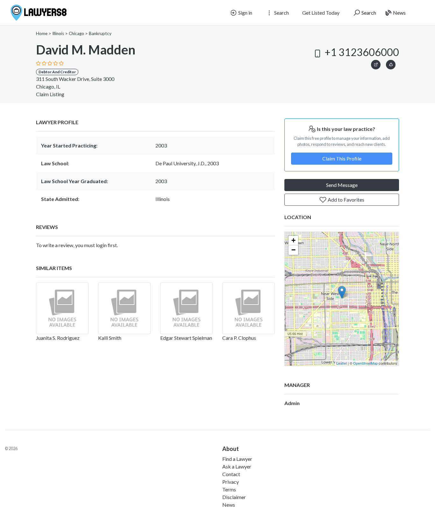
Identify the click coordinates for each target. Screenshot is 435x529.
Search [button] (281, 13)
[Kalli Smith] (124, 308)
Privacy (230, 482)
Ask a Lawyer (236, 466)
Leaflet (341, 363)
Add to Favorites (345, 200)
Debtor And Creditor (57, 71)
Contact (231, 474)
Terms (229, 489)
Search (368, 13)
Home (41, 33)
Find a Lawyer (237, 459)
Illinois (58, 33)
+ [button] (293, 240)
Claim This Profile (341, 158)
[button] (390, 64)
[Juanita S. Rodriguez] (62, 308)
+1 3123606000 (361, 52)
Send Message (342, 185)
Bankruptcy (100, 33)
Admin (292, 403)
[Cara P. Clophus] (249, 308)
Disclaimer (234, 497)
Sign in (244, 13)
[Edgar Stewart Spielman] (186, 308)
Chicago (76, 33)
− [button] (293, 250)
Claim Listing (50, 94)
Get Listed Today (320, 13)
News (399, 13)
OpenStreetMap (365, 363)
